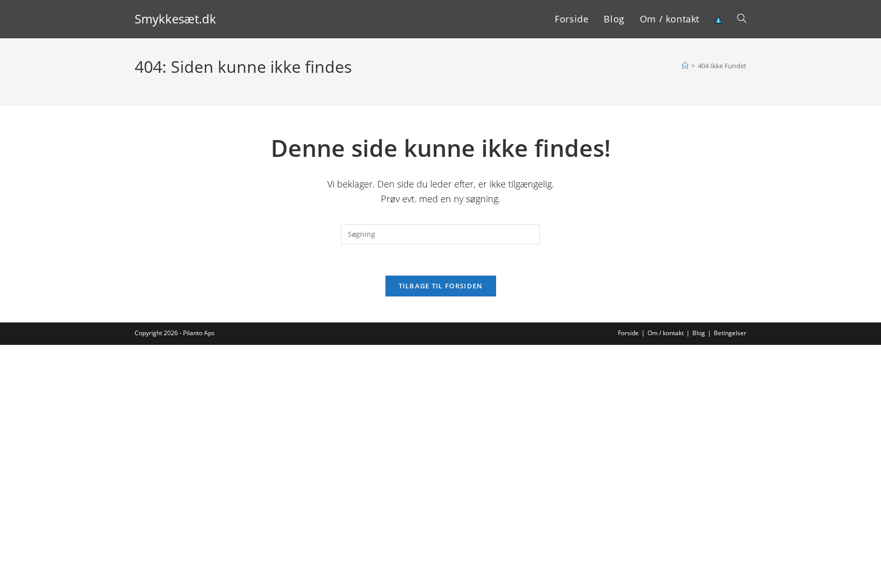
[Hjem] (685, 65)
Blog (698, 333)
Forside (628, 333)
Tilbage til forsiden (441, 285)
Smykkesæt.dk (175, 18)
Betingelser (730, 333)
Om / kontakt (665, 333)
